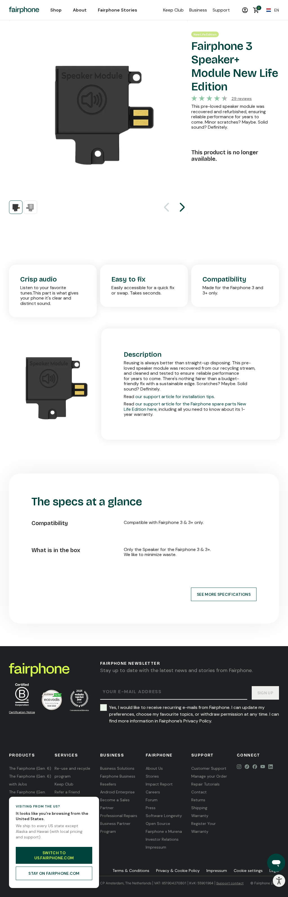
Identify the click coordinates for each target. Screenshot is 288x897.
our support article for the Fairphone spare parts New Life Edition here (185, 406)
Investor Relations (162, 839)
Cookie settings (248, 870)
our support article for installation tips (174, 397)
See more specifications (224, 594)
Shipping (199, 807)
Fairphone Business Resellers (117, 780)
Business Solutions (117, 768)
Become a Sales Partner (115, 803)
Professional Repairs (118, 815)
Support (221, 10)
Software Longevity (164, 815)
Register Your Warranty (203, 827)
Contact (199, 792)
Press (151, 807)
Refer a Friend (67, 792)
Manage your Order (209, 776)
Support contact (230, 883)
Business (198, 10)
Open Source (158, 823)
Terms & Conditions (130, 870)
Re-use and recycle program (72, 772)
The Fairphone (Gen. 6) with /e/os (30, 780)
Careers (153, 792)
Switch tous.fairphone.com (54, 855)
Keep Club (173, 10)
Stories (152, 776)
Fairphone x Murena (164, 831)
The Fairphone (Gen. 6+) (27, 795)
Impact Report (159, 784)
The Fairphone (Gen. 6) (30, 768)
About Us (154, 768)
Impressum (156, 847)
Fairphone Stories (117, 10)
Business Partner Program (115, 827)
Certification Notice (22, 712)
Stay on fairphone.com (53, 873)
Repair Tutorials (205, 784)
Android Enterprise (117, 792)
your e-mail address (132, 692)
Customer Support (208, 768)
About (80, 10)
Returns (198, 799)
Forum (152, 799)
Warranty (199, 815)
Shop (56, 10)
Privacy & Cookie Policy (178, 870)
